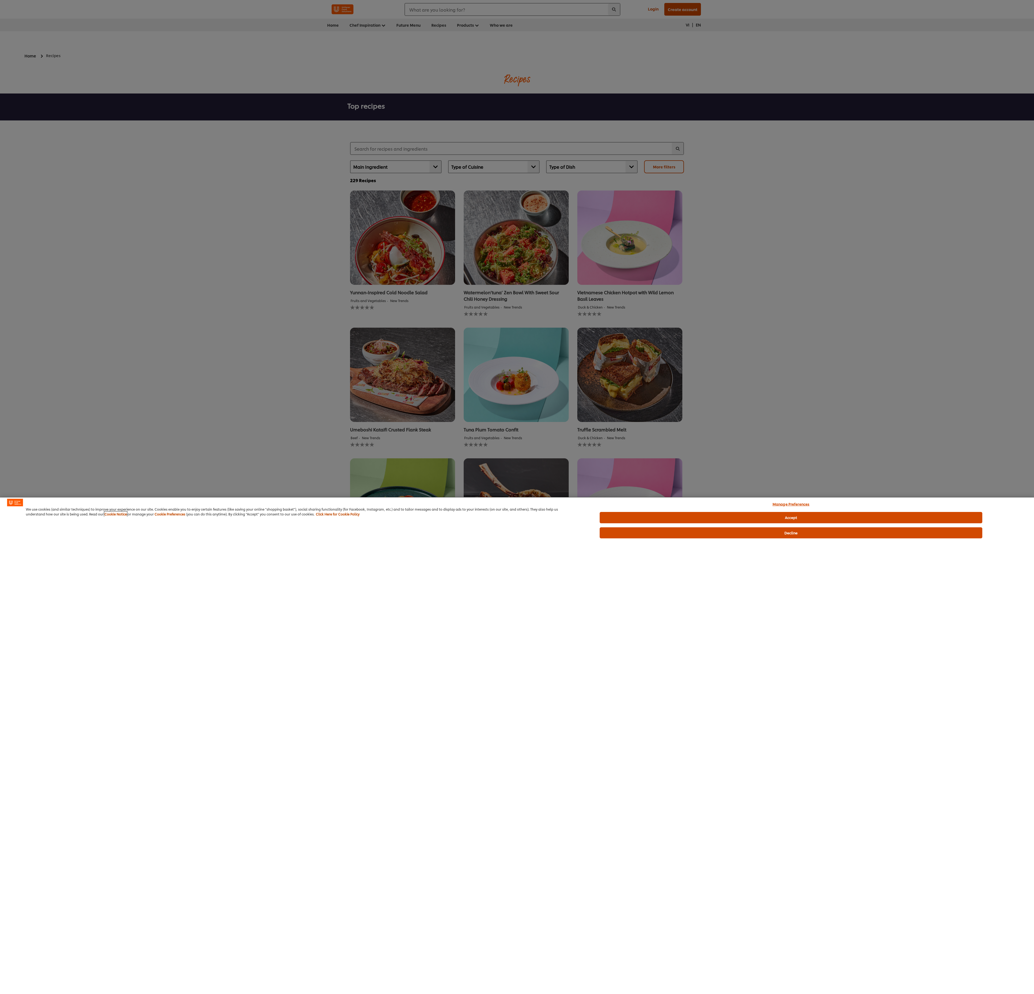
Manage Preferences (791, 503)
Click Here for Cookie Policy (337, 514)
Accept (791, 517)
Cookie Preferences (170, 514)
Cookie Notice (115, 514)
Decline (791, 532)
